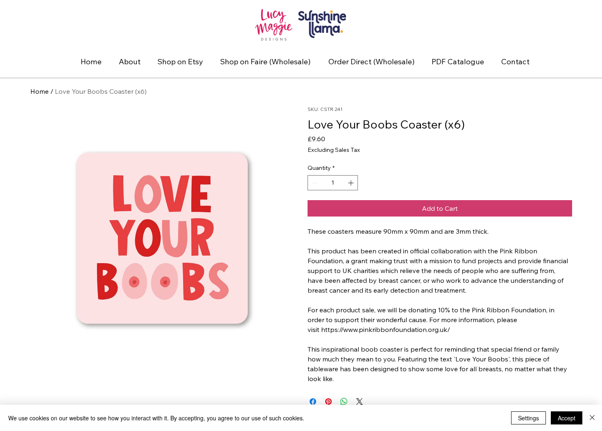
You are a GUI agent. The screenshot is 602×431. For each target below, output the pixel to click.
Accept (566, 418)
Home (39, 91)
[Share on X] (359, 401)
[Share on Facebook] (313, 401)
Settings (528, 418)
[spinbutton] (332, 183)
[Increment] (351, 183)
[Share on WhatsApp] (344, 401)
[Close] (592, 417)
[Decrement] (314, 183)
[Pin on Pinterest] (328, 401)
